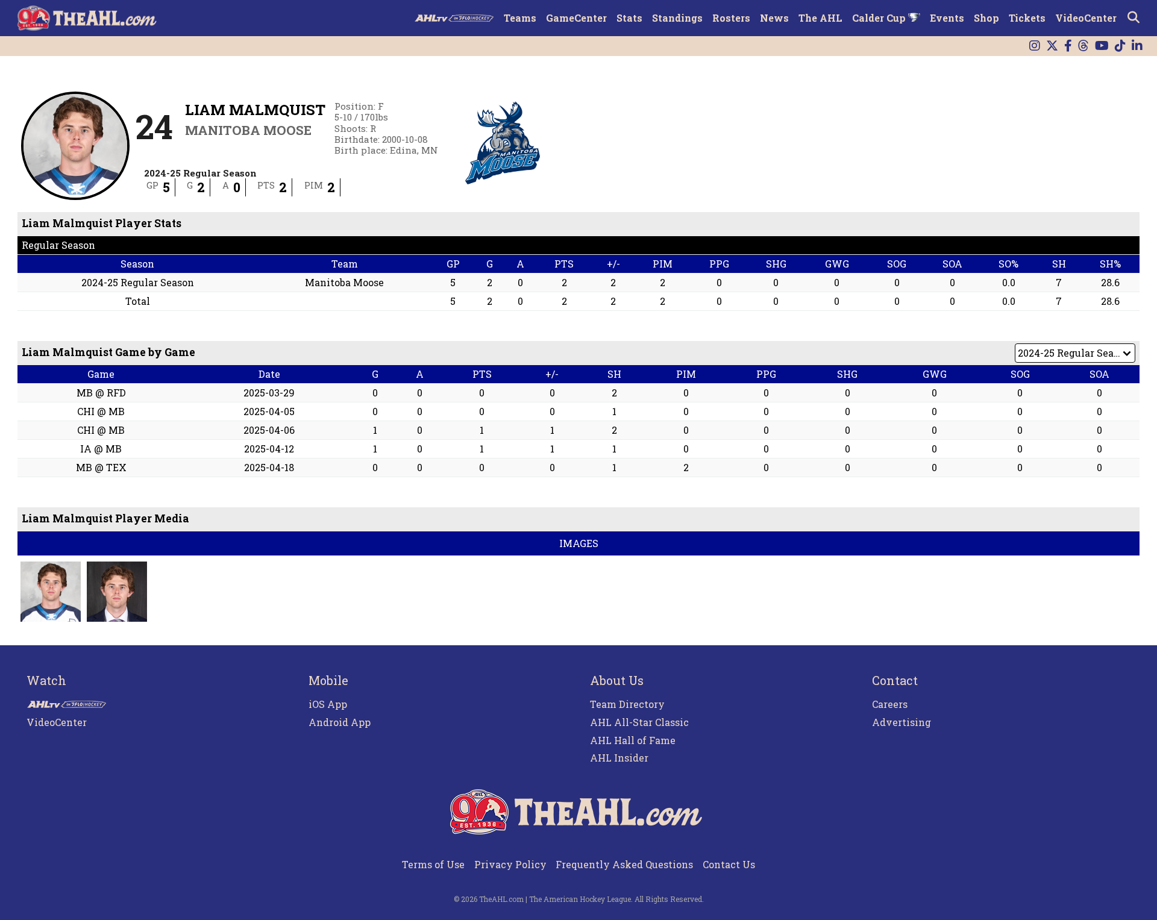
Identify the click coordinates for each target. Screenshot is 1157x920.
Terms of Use (433, 864)
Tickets (1027, 17)
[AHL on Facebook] (1068, 46)
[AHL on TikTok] (1120, 46)
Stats (629, 17)
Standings (677, 17)
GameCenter (576, 17)
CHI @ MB (101, 411)
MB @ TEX (101, 467)
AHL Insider (619, 757)
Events (947, 17)
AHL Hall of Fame (633, 740)
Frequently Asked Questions (624, 864)
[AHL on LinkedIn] (1137, 46)
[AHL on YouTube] (1102, 46)
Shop (986, 17)
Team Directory (627, 704)
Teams (520, 17)
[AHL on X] (1052, 46)
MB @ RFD (101, 392)
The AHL (820, 17)
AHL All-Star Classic (639, 722)
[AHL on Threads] (1083, 46)
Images (578, 543)
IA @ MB (101, 448)
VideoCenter (1086, 17)
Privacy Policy (510, 864)
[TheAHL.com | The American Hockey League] (88, 18)
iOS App (328, 704)
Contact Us (729, 864)
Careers (890, 704)
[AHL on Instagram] (1034, 46)
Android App (340, 722)
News (774, 17)
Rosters (731, 17)
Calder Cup (880, 17)
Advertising (901, 722)
